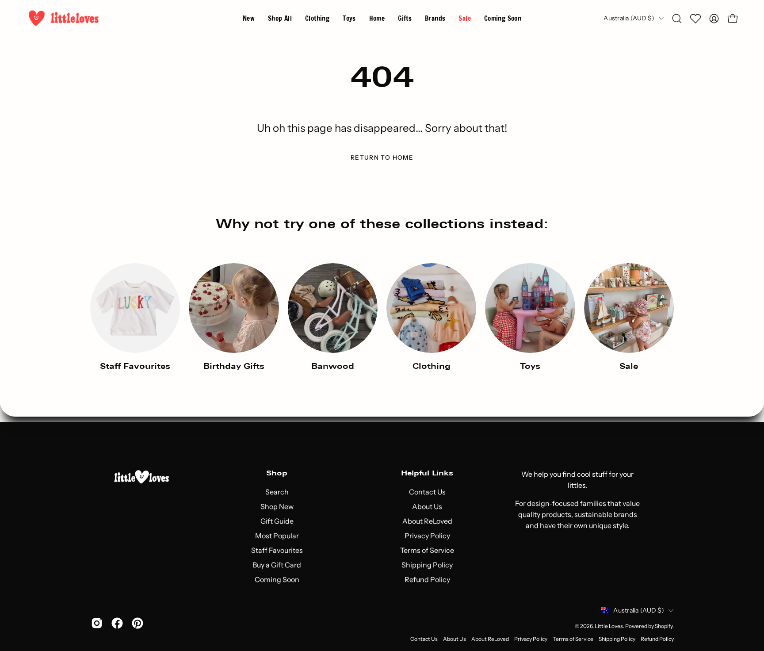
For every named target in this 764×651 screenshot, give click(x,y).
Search (277, 491)
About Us (427, 506)
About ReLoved (427, 521)
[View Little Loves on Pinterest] (137, 623)
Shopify (663, 626)
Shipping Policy (427, 564)
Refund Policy (427, 579)
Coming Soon (277, 579)
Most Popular (277, 535)
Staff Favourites (277, 550)
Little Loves (609, 626)
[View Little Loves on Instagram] (96, 623)
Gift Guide (277, 521)
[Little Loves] (64, 18)
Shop (276, 473)
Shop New (277, 506)
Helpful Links (427, 473)
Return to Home (382, 157)
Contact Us (427, 491)
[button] (435, 18)
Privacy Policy (427, 535)
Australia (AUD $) (629, 18)
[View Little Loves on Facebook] (117, 623)
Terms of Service (427, 550)
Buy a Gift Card (276, 564)
